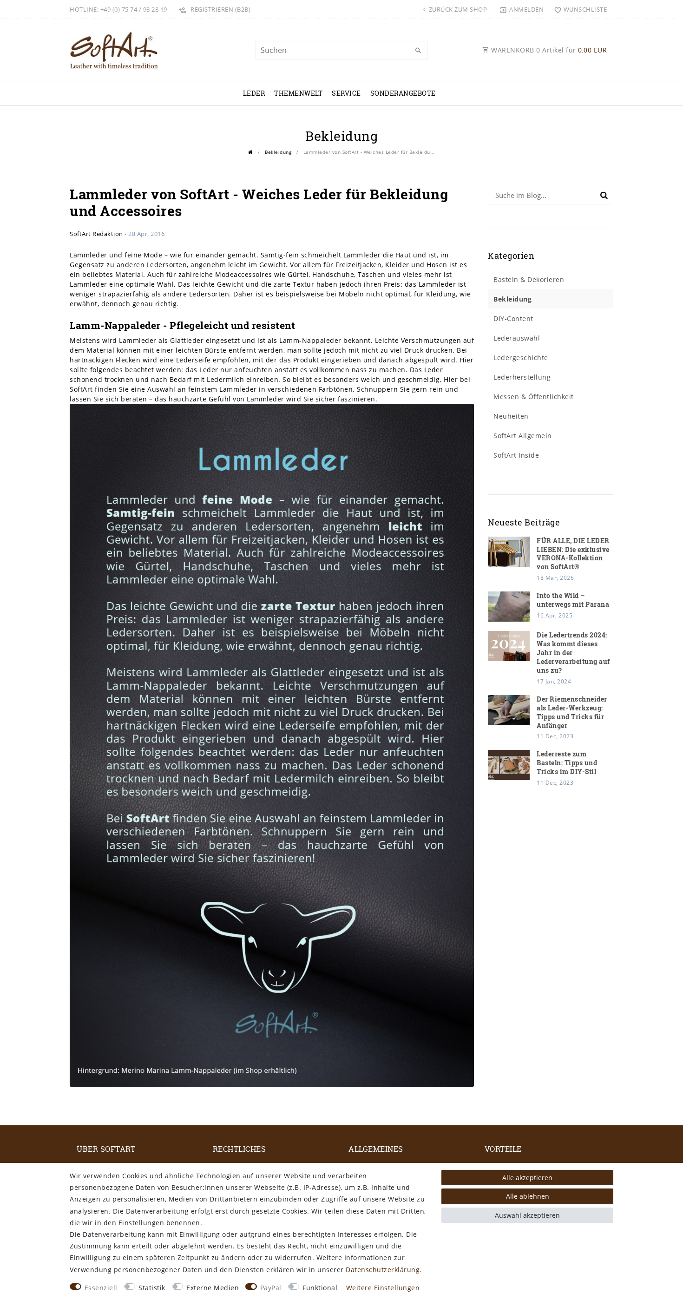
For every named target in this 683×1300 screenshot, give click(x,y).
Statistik (151, 1287)
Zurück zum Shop (457, 9)
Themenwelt (298, 93)
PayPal (271, 1287)
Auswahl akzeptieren (527, 1215)
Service (346, 93)
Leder (254, 93)
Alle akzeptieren (527, 1177)
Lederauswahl (516, 338)
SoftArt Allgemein (522, 435)
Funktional (319, 1287)
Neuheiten (511, 416)
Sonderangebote (403, 93)
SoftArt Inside (516, 455)
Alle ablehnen (527, 1196)
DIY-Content (513, 318)
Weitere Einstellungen (383, 1287)
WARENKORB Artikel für (548, 50)
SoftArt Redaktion (96, 234)
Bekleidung (278, 152)
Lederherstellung (522, 377)
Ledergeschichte (520, 357)
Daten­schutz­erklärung (383, 1269)
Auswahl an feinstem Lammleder (202, 389)
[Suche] (418, 50)
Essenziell (101, 1287)
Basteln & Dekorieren (528, 279)
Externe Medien (212, 1287)
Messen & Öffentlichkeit (533, 396)
